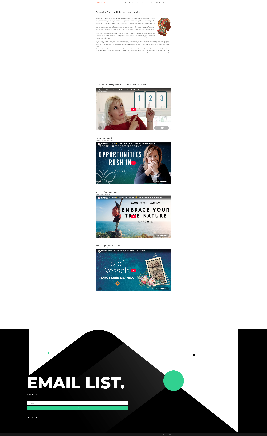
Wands (152, 2)
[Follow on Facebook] (28, 417)
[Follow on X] (32, 417)
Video (112, 87)
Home (122, 2)
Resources (165, 2)
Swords (147, 2)
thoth (98, 87)
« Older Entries (99, 299)
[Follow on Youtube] (37, 417)
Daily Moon (159, 2)
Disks (143, 2)
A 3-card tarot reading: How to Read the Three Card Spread (121, 84)
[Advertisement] (133, 66)
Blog (126, 2)
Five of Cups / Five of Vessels (108, 245)
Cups (138, 2)
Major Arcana (132, 2)
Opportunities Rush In (105, 138)
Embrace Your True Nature (107, 192)
